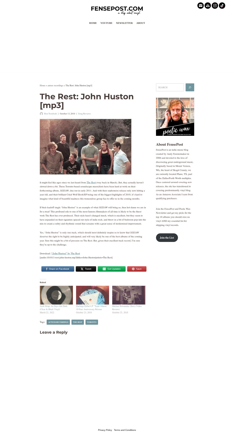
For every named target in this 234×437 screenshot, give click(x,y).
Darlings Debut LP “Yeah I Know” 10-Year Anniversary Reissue (92, 308)
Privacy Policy (105, 430)
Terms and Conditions (125, 430)
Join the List (167, 238)
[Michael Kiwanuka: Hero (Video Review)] (128, 295)
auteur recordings (55, 85)
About (140, 23)
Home (93, 23)
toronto (91, 322)
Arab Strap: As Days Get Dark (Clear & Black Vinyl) (53, 308)
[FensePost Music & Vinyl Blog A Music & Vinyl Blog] (117, 10)
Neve (42, 424)
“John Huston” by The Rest (65, 253)
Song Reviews (84, 113)
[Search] (190, 87)
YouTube (106, 23)
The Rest (91, 182)
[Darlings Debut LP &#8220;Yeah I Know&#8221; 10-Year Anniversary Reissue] (92, 295)
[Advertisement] (117, 50)
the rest (77, 322)
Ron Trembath (50, 113)
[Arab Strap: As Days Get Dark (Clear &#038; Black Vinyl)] (56, 295)
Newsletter (124, 23)
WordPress (64, 424)
